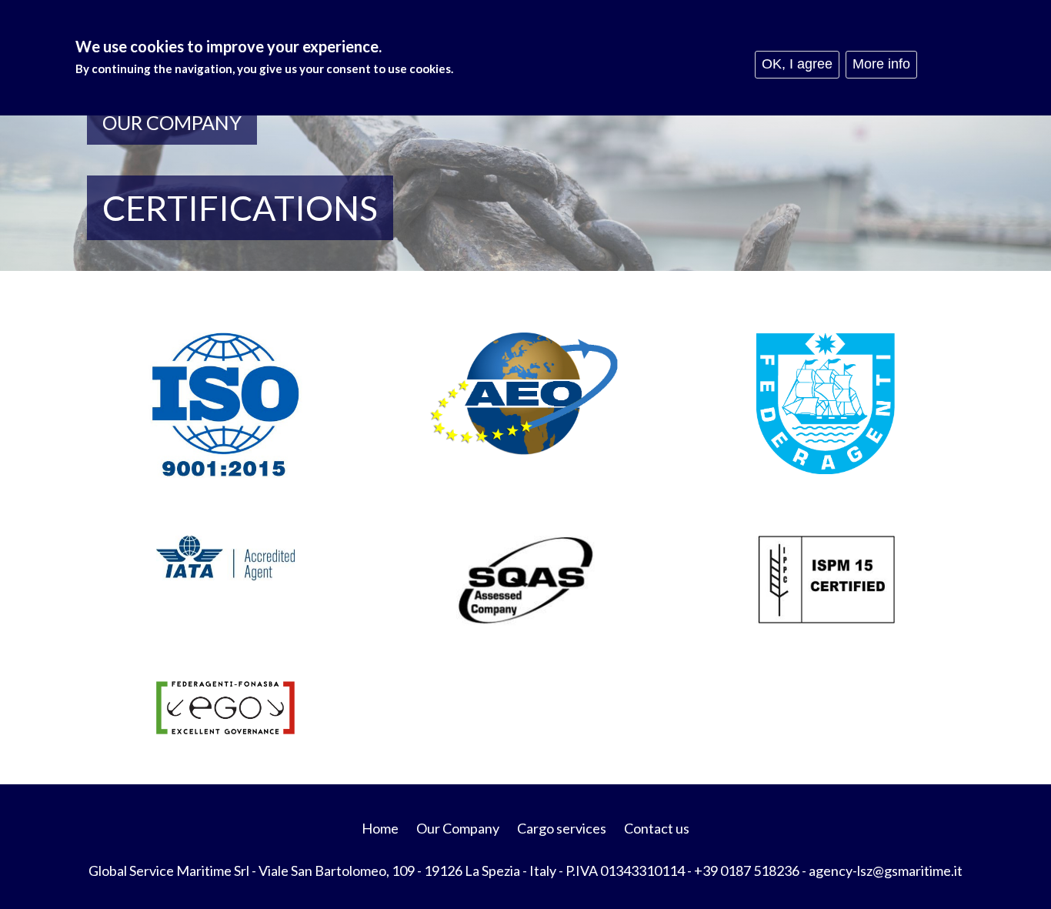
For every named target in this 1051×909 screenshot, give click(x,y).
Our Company (457, 828)
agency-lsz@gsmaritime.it (886, 870)
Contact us (656, 828)
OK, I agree (797, 64)
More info (881, 64)
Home (380, 828)
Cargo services (561, 828)
